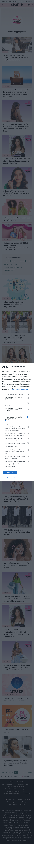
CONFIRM (10, 472)
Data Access (17, 478)
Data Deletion (8, 478)
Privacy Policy (26, 478)
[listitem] (17, 394)
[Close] (30, 366)
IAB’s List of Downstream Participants (19, 389)
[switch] (28, 398)
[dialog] (17, 422)
